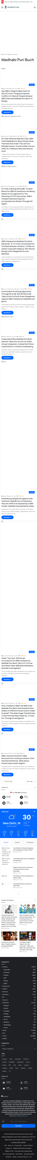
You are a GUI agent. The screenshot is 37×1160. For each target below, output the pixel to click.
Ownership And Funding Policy (23, 1151)
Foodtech (6, 1011)
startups (4, 1071)
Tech (3, 1033)
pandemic (23, 1068)
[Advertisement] (18, 32)
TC (9, 1071)
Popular (6, 842)
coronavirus (18, 1059)
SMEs (5, 983)
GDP (5, 978)
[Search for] (35, 8)
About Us (10, 1145)
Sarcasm (5, 1000)
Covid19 (4, 1062)
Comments (30, 842)
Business (5, 967)
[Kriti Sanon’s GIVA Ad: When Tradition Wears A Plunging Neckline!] (9, 935)
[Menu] (2, 8)
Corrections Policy (29, 1154)
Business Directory (23, 1157)
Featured (5, 991)
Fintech (6, 1008)
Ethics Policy (19, 1154)
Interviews (5, 994)
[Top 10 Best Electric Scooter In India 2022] (7, 886)
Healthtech (7, 1016)
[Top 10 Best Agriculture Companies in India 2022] (7, 861)
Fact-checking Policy (8, 1154)
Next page (30, 781)
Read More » (7, 112)
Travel (5, 1027)
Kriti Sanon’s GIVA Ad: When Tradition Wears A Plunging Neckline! (8, 944)
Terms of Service (28, 1145)
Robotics (6, 1022)
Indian (19, 1065)
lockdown (4, 1068)
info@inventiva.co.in (22, 1116)
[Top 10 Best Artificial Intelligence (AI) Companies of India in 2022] (7, 852)
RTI (3, 997)
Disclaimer (8, 1157)
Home (4, 54)
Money (6, 980)
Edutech (6, 1005)
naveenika (5, 136)
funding (4, 1065)
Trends (4, 1036)
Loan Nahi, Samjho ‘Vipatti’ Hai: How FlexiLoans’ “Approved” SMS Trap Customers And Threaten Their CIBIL (27, 946)
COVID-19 (25, 1059)
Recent (17, 842)
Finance (6, 975)
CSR (5, 1145)
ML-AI (5, 1019)
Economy (6, 972)
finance (28, 1062)
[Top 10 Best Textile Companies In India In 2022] (7, 878)
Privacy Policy (18, 1145)
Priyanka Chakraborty (8, 289)
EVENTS (4, 989)
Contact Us (9, 1148)
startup (30, 1068)
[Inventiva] (11, 7)
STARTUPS (5, 1002)
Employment (6, 986)
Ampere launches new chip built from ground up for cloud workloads (23, 869)
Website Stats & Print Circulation (22, 1148)
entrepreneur (20, 1062)
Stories (4, 1030)
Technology (7, 1025)
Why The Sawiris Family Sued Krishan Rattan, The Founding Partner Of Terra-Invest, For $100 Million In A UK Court (27, 918)
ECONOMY (12, 1062)
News (16, 1068)
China (10, 1059)
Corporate (7, 969)
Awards (15, 1157)
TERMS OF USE (9, 1151)
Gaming (6, 1014)
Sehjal (4, 88)
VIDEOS (4, 1038)
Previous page (8, 781)
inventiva (26, 1065)
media (11, 1068)
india (14, 1065)
